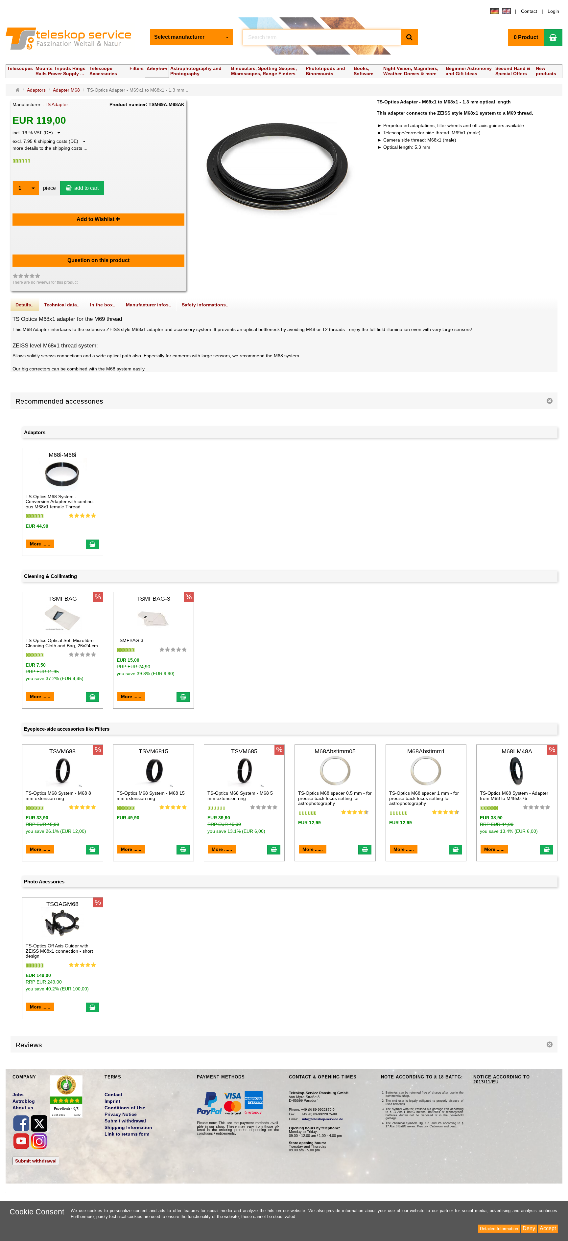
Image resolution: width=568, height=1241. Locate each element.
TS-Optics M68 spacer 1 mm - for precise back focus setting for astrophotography (424, 798)
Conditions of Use (125, 1107)
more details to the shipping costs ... (49, 148)
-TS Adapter (55, 104)
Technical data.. (62, 304)
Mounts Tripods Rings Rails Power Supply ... (60, 71)
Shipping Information (128, 1127)
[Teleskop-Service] (73, 40)
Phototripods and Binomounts (325, 71)
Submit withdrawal (36, 1160)
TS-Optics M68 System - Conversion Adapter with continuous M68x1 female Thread (60, 501)
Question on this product (98, 260)
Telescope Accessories (103, 71)
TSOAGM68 (62, 904)
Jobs (18, 1094)
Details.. (24, 304)
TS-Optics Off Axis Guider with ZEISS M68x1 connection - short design (59, 951)
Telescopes (20, 68)
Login (553, 11)
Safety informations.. (205, 304)
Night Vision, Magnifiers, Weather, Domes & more (410, 71)
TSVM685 (244, 751)
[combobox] (191, 37)
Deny (529, 1228)
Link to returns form (127, 1134)
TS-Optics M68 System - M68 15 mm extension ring (151, 795)
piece (49, 188)
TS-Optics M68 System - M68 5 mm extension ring (240, 795)
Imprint (112, 1101)
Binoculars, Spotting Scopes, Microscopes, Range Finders (264, 71)
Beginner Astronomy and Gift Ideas (469, 71)
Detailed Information (499, 1228)
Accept (548, 1228)
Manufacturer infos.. (148, 304)
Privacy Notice (121, 1114)
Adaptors (157, 68)
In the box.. (102, 304)
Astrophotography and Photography (196, 71)
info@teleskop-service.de (322, 1119)
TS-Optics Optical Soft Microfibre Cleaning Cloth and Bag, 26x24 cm (62, 643)
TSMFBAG (62, 598)
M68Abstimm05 (335, 751)
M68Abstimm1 (426, 751)
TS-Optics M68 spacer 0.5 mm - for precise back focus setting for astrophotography (335, 798)
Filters (137, 68)
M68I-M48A (517, 751)
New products (546, 71)
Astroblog (23, 1101)
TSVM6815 (153, 751)
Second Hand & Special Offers (512, 71)
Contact (529, 11)
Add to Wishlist (96, 219)
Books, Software (363, 71)
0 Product (526, 37)
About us (22, 1107)
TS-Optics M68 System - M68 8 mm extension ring (58, 795)
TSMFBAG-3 (153, 598)
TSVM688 (62, 751)
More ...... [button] (40, 543)
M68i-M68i (62, 455)
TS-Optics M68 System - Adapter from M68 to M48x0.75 (514, 795)
